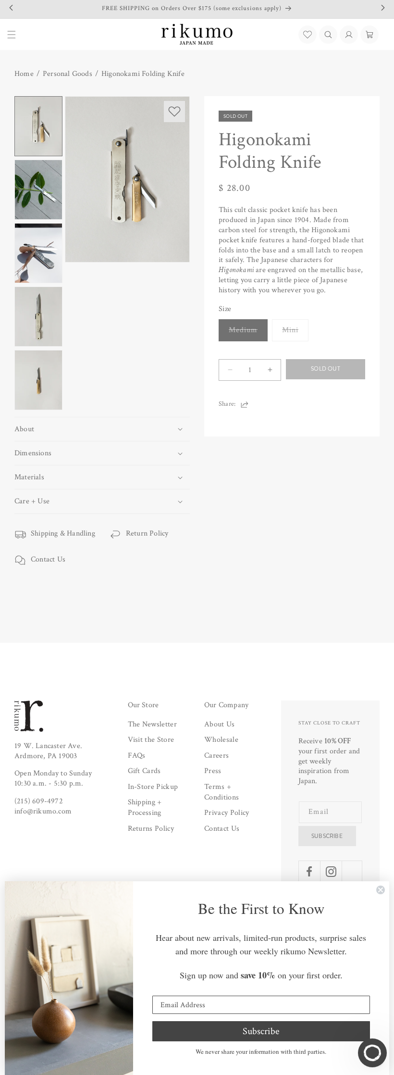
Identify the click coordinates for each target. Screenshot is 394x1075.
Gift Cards (144, 771)
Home (24, 74)
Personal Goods (67, 74)
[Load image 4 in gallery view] (38, 317)
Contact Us (48, 559)
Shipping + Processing (145, 807)
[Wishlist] (307, 34)
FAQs (137, 755)
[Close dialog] (380, 890)
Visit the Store (151, 740)
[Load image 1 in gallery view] (38, 126)
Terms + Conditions (221, 792)
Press (213, 771)
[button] (328, 34)
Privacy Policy (226, 813)
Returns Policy (151, 829)
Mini (295, 333)
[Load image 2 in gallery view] (38, 190)
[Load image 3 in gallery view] (38, 253)
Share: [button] (227, 404)
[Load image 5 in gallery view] (38, 380)
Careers (216, 755)
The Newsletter (152, 724)
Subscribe (327, 836)
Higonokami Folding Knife (143, 74)
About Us (219, 724)
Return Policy (147, 533)
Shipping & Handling (63, 533)
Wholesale (221, 740)
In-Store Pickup (153, 787)
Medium (248, 333)
